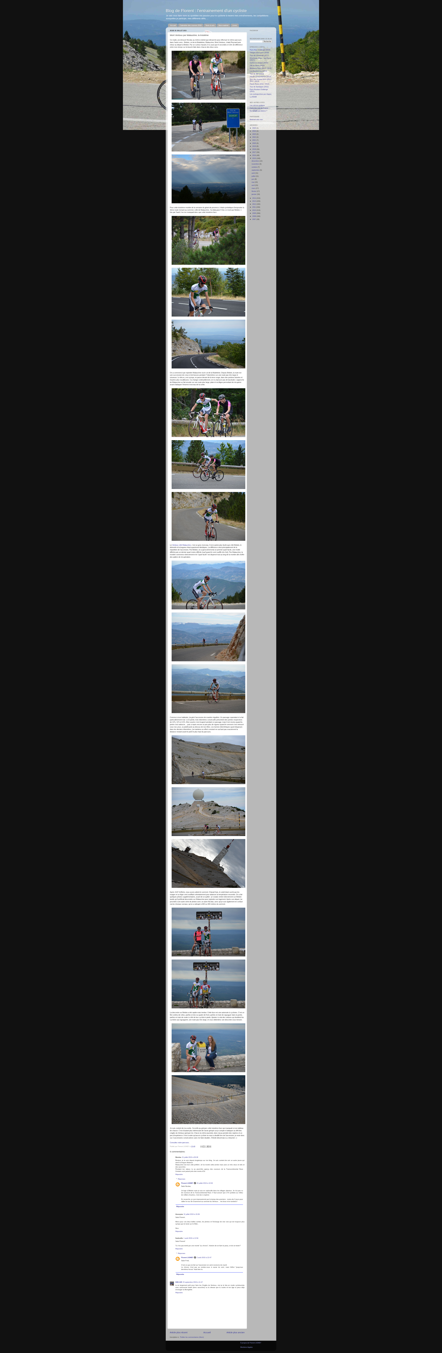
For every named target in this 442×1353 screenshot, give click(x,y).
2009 (254, 213)
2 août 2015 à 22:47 (204, 1257)
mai (253, 182)
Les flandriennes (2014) (258, 71)
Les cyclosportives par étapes (260, 94)
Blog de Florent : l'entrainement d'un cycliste (206, 10)
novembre (255, 164)
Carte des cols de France (259, 108)
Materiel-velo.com (256, 119)
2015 (254, 158)
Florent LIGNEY (187, 1183)
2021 (254, 140)
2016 (254, 155)
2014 (254, 198)
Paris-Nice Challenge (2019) (260, 50)
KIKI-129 (178, 1282)
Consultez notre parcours (179, 1143)
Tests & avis (210, 25)
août (253, 173)
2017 (254, 152)
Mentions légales (246, 1347)
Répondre (179, 1174)
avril (253, 185)
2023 (254, 134)
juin (253, 179)
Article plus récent (178, 1332)
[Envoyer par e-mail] (201, 1146)
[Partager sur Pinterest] (210, 1146)
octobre (255, 167)
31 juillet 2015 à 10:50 (205, 1183)
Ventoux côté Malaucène (181, 545)
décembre (255, 161)
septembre (256, 170)
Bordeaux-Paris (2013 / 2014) (260, 68)
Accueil (173, 25)
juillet (254, 176)
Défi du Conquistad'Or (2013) (260, 76)
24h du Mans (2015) (257, 65)
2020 (254, 143)
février (254, 191)
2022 (254, 137)
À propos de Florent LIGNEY (250, 1343)
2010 (254, 210)
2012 (254, 204)
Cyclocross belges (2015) (259, 63)
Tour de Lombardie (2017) (259, 55)
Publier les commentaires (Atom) (192, 1337)
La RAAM (253, 97)
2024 (254, 131)
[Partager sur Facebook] (208, 1146)
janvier (254, 194)
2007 (254, 219)
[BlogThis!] (203, 1146)
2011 (254, 207)
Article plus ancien (236, 1332)
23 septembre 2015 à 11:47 (193, 1282)
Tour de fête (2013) (257, 74)
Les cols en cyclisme (257, 105)
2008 (254, 216)
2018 (254, 149)
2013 (254, 201)
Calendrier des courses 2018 (190, 25)
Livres (234, 25)
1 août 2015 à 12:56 (191, 1238)
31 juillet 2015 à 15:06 (192, 1214)
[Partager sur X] (206, 1146)
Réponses (181, 1179)
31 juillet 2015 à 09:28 (190, 1157)
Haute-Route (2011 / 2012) (259, 84)
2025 (254, 128)
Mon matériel (223, 25)
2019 (254, 146)
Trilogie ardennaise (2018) (259, 53)
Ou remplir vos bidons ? (258, 111)
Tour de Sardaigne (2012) (259, 87)
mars (254, 188)
